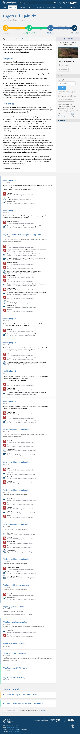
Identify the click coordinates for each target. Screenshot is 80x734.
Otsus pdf (9, 635)
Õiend (8, 445)
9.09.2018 (6, 680)
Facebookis (65, 65)
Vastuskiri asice (11, 202)
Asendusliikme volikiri (13, 576)
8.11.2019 (6, 321)
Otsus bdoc (10, 630)
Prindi (62, 120)
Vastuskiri (9, 193)
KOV (29, 7)
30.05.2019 (6, 609)
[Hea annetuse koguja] (64, 720)
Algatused (12, 7)
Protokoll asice (11, 449)
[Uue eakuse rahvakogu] (55, 720)
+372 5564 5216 (13, 729)
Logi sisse (65, 3)
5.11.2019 (6, 432)
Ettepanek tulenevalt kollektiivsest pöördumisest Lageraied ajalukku (26, 250)
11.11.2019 (6, 237)
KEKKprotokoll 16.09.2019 (14, 567)
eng (75, 3)
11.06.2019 (6, 587)
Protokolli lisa (11, 542)
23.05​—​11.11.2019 (62, 26)
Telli (62, 88)
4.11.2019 (6, 492)
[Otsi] (55, 2)
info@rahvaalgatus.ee (13, 727)
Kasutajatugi (51, 7)
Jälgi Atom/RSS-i (67, 100)
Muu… (75, 7)
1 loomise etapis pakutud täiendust (20, 694)
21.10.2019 (6, 527)
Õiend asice (10, 453)
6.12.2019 (6, 213)
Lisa (8, 245)
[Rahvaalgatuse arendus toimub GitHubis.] (71, 720)
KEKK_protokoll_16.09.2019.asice (17, 572)
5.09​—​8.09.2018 (17, 26)
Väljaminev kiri (11, 275)
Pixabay (73, 59)
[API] (73, 725)
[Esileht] (5, 7)
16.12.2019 (6, 183)
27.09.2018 (6, 670)
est (72, 3)
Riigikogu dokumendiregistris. (25, 195)
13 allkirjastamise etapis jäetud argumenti (24, 703)
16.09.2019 (6, 561)
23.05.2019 (6, 646)
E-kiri (8, 197)
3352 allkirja (40, 26)
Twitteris (64, 70)
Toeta (60, 7)
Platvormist (41, 7)
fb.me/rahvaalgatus (14, 731)
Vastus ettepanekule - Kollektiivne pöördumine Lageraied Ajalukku (26, 226)
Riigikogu (22, 7)
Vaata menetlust (26, 39)
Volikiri (9, 516)
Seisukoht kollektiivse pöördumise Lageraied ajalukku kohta (24, 271)
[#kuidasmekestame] (41, 720)
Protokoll (9, 440)
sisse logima (41, 711)
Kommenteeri (10, 711)
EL (34, 7)
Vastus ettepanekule (13, 221)
